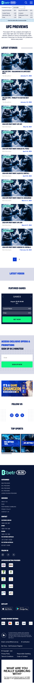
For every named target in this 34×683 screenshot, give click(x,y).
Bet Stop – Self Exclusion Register (11, 646)
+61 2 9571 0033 (6, 539)
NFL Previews (5, 485)
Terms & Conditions (7, 656)
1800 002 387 (5, 523)
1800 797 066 (5, 534)
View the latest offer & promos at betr (17, 20)
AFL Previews (5, 490)
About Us (4, 501)
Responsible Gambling (8, 506)
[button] (2, 297)
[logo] (8, 2)
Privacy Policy (6, 509)
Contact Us (5, 511)
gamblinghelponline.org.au (22, 678)
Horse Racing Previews (9, 493)
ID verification (25, 642)
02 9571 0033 (5, 545)
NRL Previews (5, 488)
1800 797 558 (5, 528)
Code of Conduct (22, 656)
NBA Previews (5, 483)
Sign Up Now (17, 364)
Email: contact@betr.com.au (9, 642)
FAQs (2, 504)
